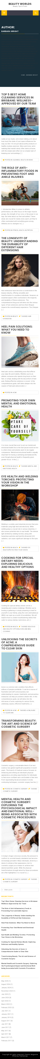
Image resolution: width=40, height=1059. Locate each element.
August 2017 (5, 1021)
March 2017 (5, 1037)
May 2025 (4, 981)
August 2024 (5, 984)
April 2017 (4, 1034)
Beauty (15, 316)
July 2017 (4, 1024)
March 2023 (5, 1004)
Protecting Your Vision (18, 550)
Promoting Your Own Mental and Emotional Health (19, 403)
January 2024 (6, 987)
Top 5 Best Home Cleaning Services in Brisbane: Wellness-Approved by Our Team (18, 98)
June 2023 (5, 997)
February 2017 (6, 1041)
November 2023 (7, 991)
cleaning (16, 160)
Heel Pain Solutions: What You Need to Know (17, 330)
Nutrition (29, 230)
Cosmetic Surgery (20, 789)
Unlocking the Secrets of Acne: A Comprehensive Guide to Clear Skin (19, 643)
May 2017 (4, 1031)
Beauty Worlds (20, 4)
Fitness (15, 230)
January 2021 (6, 1014)
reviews (30, 160)
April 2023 (4, 1001)
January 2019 (6, 1017)
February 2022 (6, 1007)
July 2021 (4, 1011)
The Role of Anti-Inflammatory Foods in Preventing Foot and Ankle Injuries (19, 172)
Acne (15, 392)
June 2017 (5, 1027)
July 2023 (4, 994)
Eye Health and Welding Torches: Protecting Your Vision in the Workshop (19, 481)
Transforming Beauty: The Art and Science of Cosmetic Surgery (19, 724)
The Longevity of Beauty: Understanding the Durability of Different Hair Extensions (19, 244)
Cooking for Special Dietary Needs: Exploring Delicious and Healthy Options (17, 562)
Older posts (8, 890)
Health (23, 160)
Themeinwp (23, 1056)
